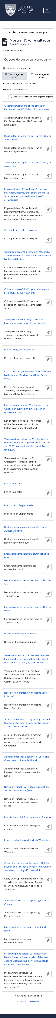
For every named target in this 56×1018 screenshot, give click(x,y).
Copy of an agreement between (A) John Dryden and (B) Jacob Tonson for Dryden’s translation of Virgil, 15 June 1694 (27, 867)
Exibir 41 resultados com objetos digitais (32, 96)
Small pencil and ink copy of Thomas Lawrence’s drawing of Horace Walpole (25, 321)
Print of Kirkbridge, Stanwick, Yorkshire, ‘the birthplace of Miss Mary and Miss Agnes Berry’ (27, 375)
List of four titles (13, 483)
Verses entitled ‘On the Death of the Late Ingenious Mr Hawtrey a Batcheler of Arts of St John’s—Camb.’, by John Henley (26, 659)
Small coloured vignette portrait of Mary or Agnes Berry (27, 137)
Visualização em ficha (16, 76)
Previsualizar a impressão (18, 68)
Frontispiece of (27, 817)
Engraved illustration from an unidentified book (26, 555)
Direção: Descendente (14, 89)
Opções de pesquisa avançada (25, 59)
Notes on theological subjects (20, 633)
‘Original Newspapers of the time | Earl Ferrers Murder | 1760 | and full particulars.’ (27, 107)
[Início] (21, 10)
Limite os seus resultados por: (28, 32)
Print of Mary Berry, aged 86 (19, 349)
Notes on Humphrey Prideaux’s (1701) (27, 788)
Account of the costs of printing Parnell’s (26, 902)
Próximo (34, 1001)
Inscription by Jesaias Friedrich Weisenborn (27, 840)
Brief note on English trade (18, 505)
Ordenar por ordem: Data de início (20, 83)
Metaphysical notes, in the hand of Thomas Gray (28, 582)
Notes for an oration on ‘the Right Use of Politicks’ (26, 694)
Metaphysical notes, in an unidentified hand (25, 928)
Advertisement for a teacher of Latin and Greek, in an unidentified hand (26, 758)
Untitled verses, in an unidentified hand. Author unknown (25, 529)
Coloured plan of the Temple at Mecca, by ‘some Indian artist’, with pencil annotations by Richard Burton (28, 255)
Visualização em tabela (42, 76)
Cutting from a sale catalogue (20, 230)
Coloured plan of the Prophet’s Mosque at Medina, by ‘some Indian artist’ (27, 291)
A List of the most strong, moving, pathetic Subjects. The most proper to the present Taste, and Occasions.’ (27, 723)
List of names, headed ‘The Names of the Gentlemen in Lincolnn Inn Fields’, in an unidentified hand (26, 409)
